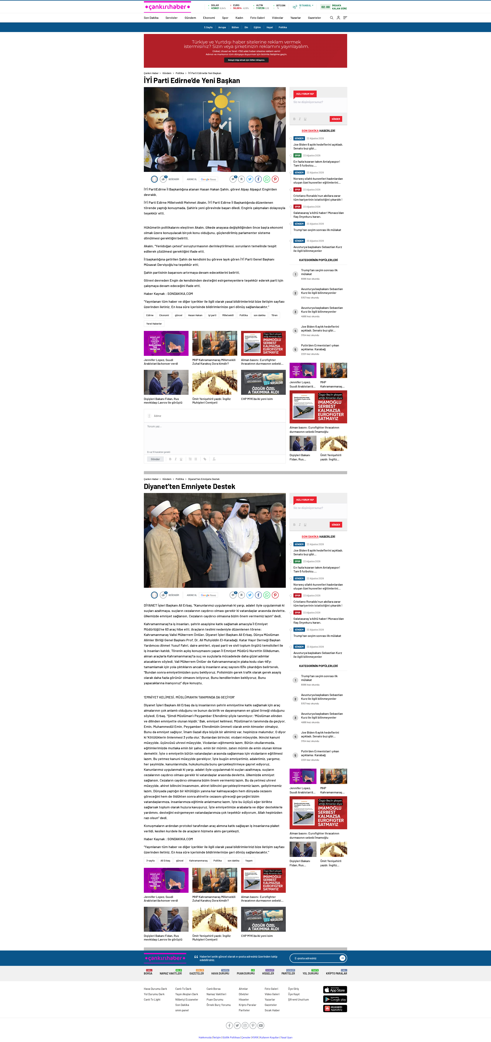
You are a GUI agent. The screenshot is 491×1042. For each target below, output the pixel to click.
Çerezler (246, 1037)
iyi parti (212, 315)
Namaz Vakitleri (171, 972)
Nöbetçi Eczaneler (186, 999)
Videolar (277, 17)
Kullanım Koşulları (269, 1037)
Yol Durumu (311, 972)
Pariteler (288, 972)
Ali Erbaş (165, 860)
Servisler (172, 17)
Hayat (270, 27)
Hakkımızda (205, 1037)
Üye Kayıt (294, 994)
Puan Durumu (246, 972)
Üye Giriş (293, 988)
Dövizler (244, 994)
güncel (178, 315)
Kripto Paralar (336, 972)
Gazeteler (314, 17)
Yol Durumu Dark (154, 994)
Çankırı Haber (151, 73)
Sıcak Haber (272, 1010)
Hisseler (268, 972)
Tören (274, 315)
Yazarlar (295, 17)
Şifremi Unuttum (298, 999)
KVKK (255, 1037)
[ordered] (190, 459)
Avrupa (222, 27)
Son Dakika (151, 17)
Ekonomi (209, 17)
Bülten (235, 27)
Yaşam (249, 860)
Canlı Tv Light (152, 999)
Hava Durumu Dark (155, 988)
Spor (225, 17)
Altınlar (243, 988)
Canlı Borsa (214, 988)
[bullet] (195, 459)
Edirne (149, 315)
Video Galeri (272, 994)
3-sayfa (150, 860)
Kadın (239, 17)
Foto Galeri (257, 17)
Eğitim (257, 27)
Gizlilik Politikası (231, 1037)
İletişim (217, 1037)
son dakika (259, 315)
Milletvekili (228, 315)
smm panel (182, 1010)
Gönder (155, 459)
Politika (283, 27)
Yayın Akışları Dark (186, 994)
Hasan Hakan (195, 315)
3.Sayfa (208, 27)
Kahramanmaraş (198, 860)
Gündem (190, 17)
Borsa (148, 972)
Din (246, 27)
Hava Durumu (220, 972)
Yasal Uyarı (286, 1037)
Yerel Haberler (154, 323)
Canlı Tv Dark (183, 988)
